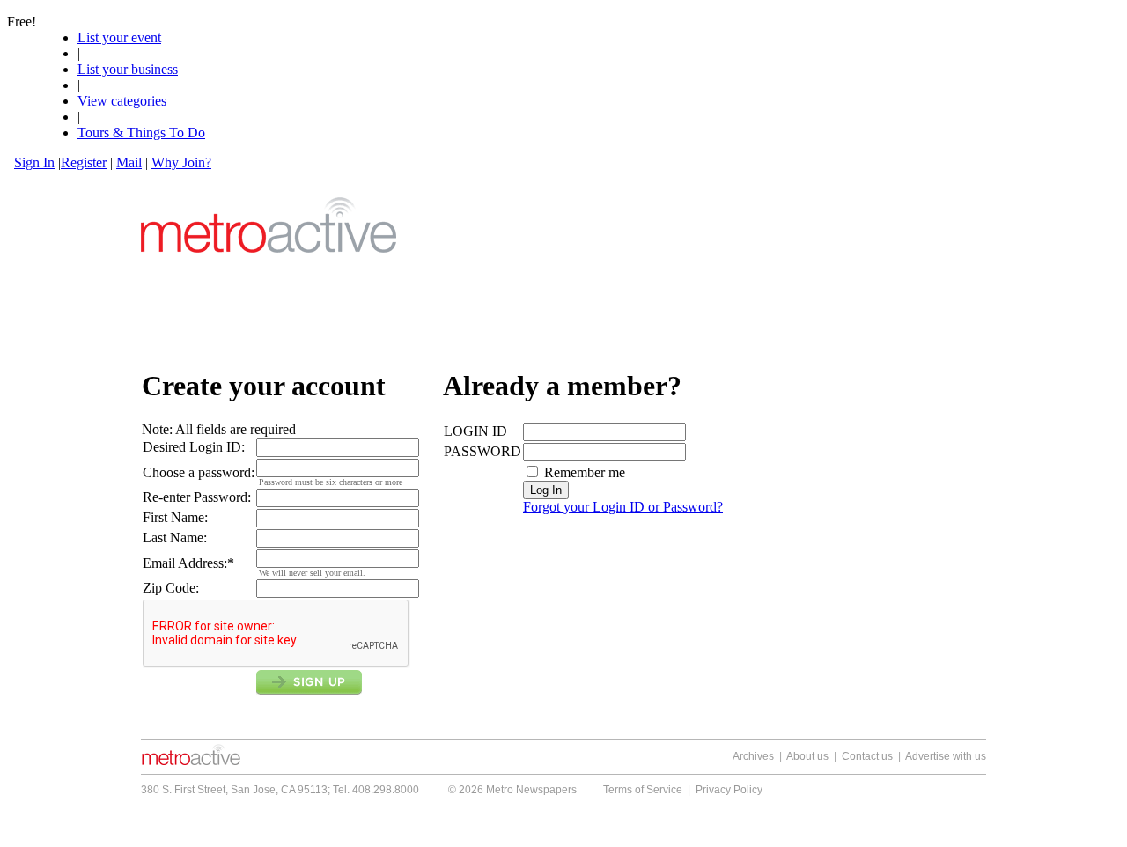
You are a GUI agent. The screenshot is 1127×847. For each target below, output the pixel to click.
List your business (127, 69)
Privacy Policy (729, 790)
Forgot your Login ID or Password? (623, 506)
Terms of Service (642, 790)
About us (807, 756)
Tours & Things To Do (141, 132)
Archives (753, 756)
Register (84, 162)
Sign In (34, 162)
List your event (119, 37)
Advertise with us (945, 756)
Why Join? (181, 162)
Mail (129, 162)
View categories (121, 100)
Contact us (867, 756)
